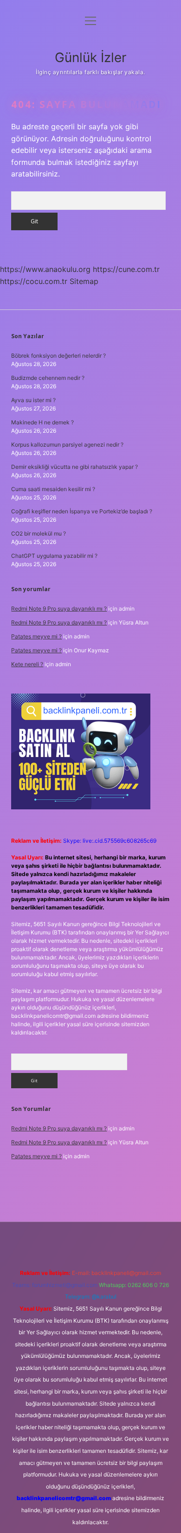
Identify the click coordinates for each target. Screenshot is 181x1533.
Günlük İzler (90, 57)
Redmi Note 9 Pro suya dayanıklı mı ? (59, 608)
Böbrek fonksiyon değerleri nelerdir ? (58, 355)
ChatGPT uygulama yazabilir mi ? (54, 555)
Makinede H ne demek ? (42, 422)
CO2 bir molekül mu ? (38, 533)
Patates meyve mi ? (36, 636)
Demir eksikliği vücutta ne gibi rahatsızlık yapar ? (74, 466)
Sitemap (84, 281)
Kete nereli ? (27, 664)
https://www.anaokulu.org (45, 269)
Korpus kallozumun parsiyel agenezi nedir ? (67, 444)
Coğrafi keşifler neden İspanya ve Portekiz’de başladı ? (81, 511)
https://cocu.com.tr (33, 281)
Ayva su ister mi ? (33, 400)
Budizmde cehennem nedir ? (47, 377)
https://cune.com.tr (126, 269)
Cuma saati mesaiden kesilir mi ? (53, 489)
